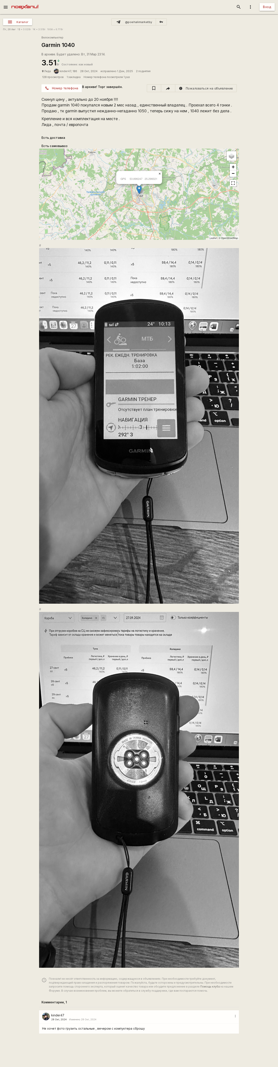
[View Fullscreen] (233, 183)
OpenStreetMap (229, 238)
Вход (267, 7)
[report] (206, 88)
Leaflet (213, 238)
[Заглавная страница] (25, 3)
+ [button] (233, 167)
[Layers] (231, 156)
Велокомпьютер (52, 37)
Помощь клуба (210, 986)
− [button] (233, 173)
